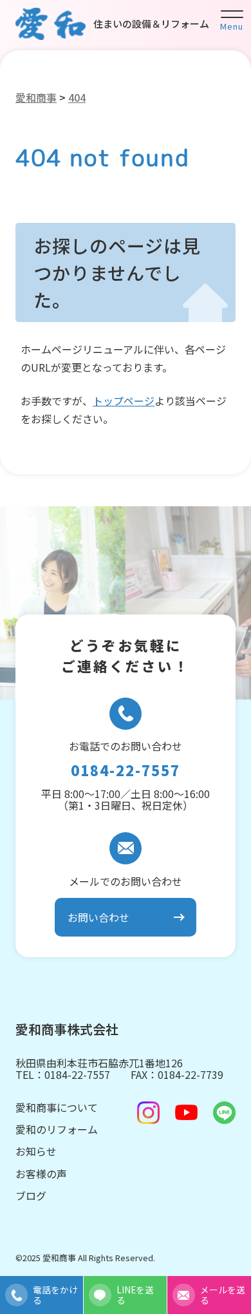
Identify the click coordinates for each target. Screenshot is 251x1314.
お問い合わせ (98, 917)
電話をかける (55, 1294)
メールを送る (222, 1294)
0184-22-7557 (125, 770)
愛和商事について (56, 1107)
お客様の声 (41, 1173)
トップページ (123, 400)
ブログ (30, 1195)
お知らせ (36, 1151)
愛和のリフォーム (56, 1129)
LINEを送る (135, 1294)
